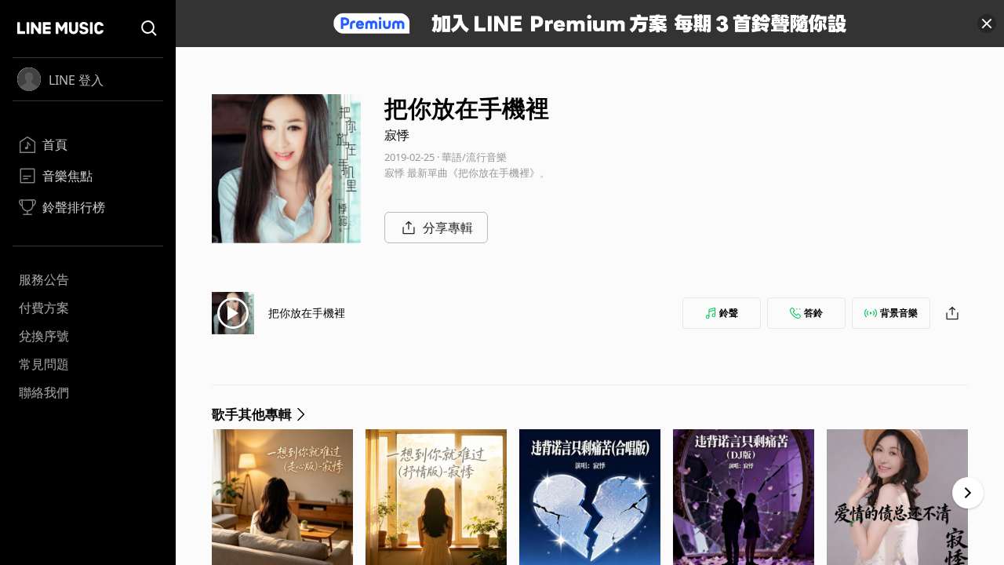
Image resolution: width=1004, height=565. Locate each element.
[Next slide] (968, 492)
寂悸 (396, 135)
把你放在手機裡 (306, 312)
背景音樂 (899, 312)
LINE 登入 (76, 80)
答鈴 (813, 312)
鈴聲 (728, 312)
